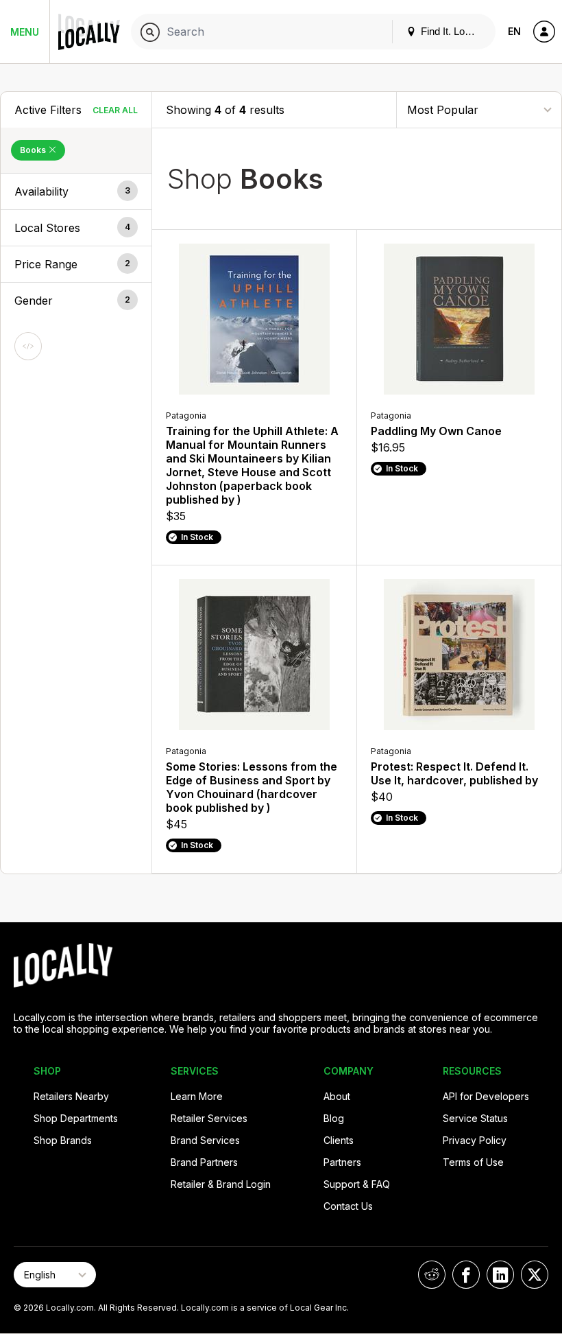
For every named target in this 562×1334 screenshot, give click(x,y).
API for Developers (486, 1096)
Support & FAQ (356, 1184)
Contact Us (348, 1206)
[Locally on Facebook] (466, 1275)
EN (514, 31)
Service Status (475, 1118)
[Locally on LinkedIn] (500, 1275)
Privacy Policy (474, 1140)
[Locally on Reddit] (431, 1275)
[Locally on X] (534, 1275)
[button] (76, 191)
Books (34, 150)
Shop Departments (76, 1118)
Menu (24, 32)
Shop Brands (63, 1140)
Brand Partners (204, 1162)
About (336, 1096)
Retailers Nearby (71, 1096)
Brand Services (205, 1140)
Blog (333, 1118)
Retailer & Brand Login (221, 1184)
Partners (342, 1162)
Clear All (115, 110)
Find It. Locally (451, 31)
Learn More (197, 1096)
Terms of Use (473, 1162)
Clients (338, 1140)
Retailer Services (209, 1118)
